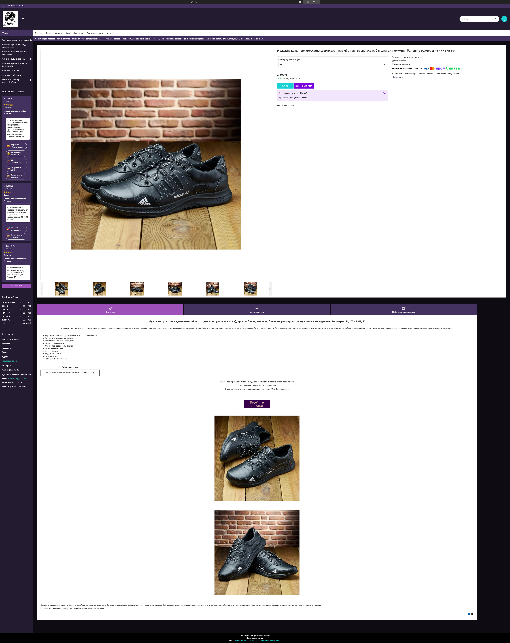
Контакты (78, 33)
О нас (67, 33)
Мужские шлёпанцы (11, 75)
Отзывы (110, 33)
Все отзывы (16, 286)
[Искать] (496, 19)
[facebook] (469, 614)
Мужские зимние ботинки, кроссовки (14, 53)
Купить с (299, 86)
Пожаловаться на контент (245, 640)
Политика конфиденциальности (268, 640)
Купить (285, 86)
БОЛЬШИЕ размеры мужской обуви (11, 81)
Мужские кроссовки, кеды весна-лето (14, 64)
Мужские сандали (10, 70)
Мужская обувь (63, 39)
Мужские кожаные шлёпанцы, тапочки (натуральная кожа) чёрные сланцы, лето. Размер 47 (16, 272)
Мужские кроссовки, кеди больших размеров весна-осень (130, 39)
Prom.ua (267, 635)
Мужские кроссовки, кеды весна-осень (14, 45)
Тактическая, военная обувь (15, 40)
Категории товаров (46, 39)
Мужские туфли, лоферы (13, 59)
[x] (472, 614)
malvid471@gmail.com (17, 379)
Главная (38, 33)
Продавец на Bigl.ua (255, 638)
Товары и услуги (53, 33)
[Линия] (10, 19)
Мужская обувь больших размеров (87, 39)
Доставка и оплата (95, 33)
